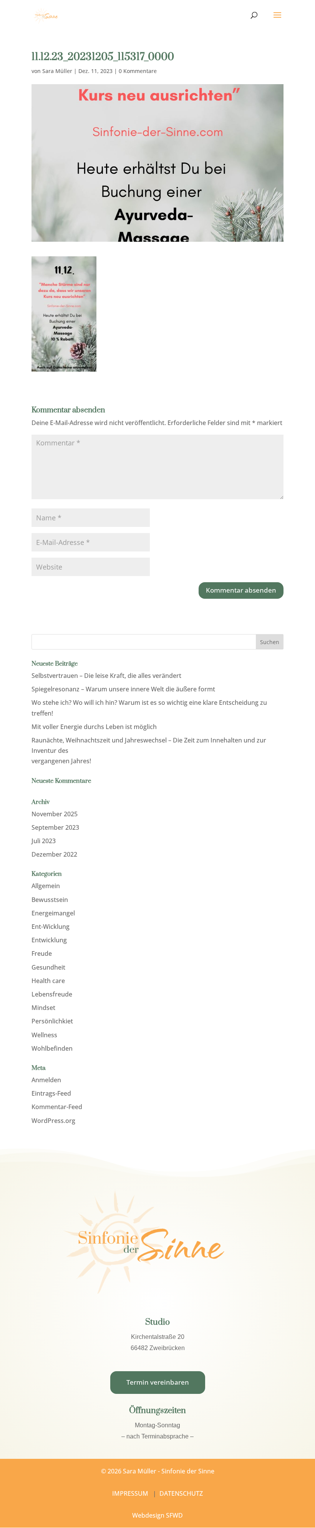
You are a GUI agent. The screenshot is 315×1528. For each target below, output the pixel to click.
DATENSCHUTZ (181, 1493)
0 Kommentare (138, 71)
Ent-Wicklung (51, 926)
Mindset (43, 1007)
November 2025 (55, 814)
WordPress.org (53, 1120)
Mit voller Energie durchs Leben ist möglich (94, 726)
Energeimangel (53, 913)
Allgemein (46, 886)
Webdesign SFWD (157, 1515)
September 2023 (55, 827)
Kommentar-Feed (57, 1107)
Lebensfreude (52, 994)
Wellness (44, 1035)
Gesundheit (48, 967)
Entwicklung (49, 940)
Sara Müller (57, 71)
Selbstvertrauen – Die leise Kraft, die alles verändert (106, 675)
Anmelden (46, 1080)
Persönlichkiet (52, 1021)
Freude (42, 953)
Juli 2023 (44, 841)
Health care (48, 981)
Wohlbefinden (52, 1048)
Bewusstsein (50, 899)
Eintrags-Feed (51, 1093)
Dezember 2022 (54, 854)
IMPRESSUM (130, 1493)
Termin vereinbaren (157, 1382)
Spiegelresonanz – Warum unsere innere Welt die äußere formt (123, 689)
